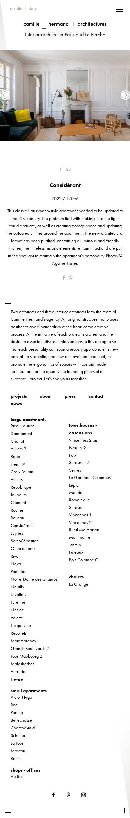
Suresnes (77, 507)
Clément (18, 502)
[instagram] (83, 794)
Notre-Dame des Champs (34, 579)
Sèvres (75, 470)
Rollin (16, 758)
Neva (16, 564)
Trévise (17, 679)
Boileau (17, 518)
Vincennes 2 (80, 522)
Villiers (17, 479)
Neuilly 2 (77, 448)
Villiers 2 (18, 449)
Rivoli (15, 556)
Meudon (77, 492)
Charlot (17, 441)
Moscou (18, 751)
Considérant (22, 525)
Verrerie (18, 671)
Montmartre (79, 537)
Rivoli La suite (23, 426)
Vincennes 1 (80, 515)
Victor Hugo (21, 697)
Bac (14, 705)
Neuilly (17, 587)
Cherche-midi (23, 728)
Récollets (19, 633)
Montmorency (23, 641)
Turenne (18, 602)
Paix (72, 455)
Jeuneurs (19, 495)
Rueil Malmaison (84, 530)
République (21, 487)
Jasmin (75, 545)
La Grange (78, 584)
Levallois (18, 594)
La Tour (17, 743)
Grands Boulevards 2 (30, 648)
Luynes (17, 533)
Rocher (17, 510)
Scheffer (18, 735)
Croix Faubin (22, 472)
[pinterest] (71, 277)
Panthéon (19, 571)
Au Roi (17, 776)
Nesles (17, 610)
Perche (17, 712)
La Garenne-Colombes (90, 477)
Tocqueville (21, 625)
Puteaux (76, 552)
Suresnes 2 (79, 462)
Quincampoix (23, 548)
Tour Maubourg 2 (26, 656)
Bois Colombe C (83, 560)
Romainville (79, 500)
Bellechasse (21, 720)
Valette (17, 618)
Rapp (15, 456)
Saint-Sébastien (25, 541)
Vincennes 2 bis (83, 440)
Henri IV (18, 464)
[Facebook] (65, 277)
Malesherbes (22, 664)
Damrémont (21, 433)
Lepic (73, 485)
